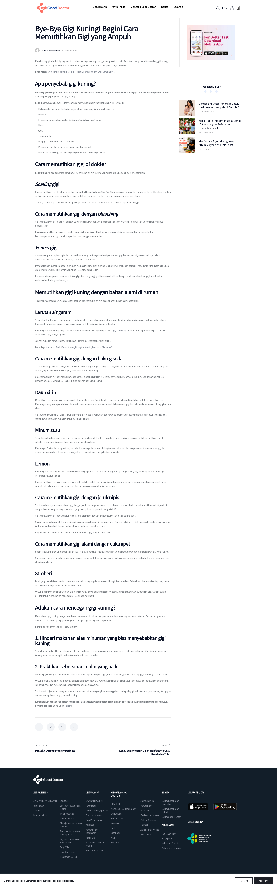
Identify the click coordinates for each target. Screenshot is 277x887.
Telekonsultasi (67, 813)
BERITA (165, 792)
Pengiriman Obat (68, 818)
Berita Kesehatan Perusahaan (170, 802)
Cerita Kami (116, 813)
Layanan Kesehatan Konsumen (69, 841)
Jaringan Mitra (40, 815)
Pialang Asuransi (148, 820)
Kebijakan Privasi (170, 843)
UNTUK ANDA (92, 792)
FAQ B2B (64, 847)
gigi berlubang (120, 330)
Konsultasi (90, 805)
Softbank (115, 832)
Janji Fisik (90, 837)
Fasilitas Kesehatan (149, 815)
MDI (113, 837)
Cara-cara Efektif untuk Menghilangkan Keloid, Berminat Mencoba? (79, 347)
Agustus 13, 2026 (206, 112)
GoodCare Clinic (68, 852)
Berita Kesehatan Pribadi (170, 810)
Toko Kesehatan (93, 815)
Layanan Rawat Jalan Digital (70, 807)
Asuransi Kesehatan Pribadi (95, 844)
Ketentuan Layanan (171, 848)
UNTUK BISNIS (40, 792)
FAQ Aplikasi (167, 838)
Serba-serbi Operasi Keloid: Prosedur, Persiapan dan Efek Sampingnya (80, 71)
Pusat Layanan (169, 833)
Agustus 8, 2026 (206, 132)
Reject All (243, 880)
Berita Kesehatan (94, 850)
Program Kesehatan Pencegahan (70, 833)
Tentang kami (117, 818)
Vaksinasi (89, 824)
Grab (113, 828)
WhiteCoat (116, 842)
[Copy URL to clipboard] (74, 727)
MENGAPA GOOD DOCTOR (119, 794)
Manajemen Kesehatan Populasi (71, 825)
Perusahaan (38, 805)
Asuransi (37, 810)
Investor (115, 823)
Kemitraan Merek (68, 856)
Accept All (263, 880)
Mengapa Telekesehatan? (123, 808)
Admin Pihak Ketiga (149, 829)
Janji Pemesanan (93, 820)
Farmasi (144, 824)
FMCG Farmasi (147, 834)
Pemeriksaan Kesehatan (91, 831)
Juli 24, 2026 (204, 149)
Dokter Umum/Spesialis (97, 810)
